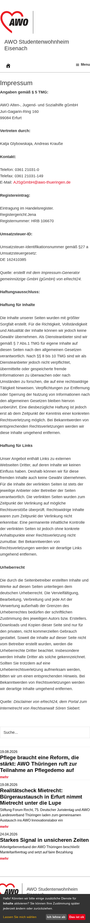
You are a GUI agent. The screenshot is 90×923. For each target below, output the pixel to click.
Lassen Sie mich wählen (19, 917)
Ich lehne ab (56, 917)
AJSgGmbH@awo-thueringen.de (42, 182)
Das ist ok (76, 917)
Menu (85, 64)
